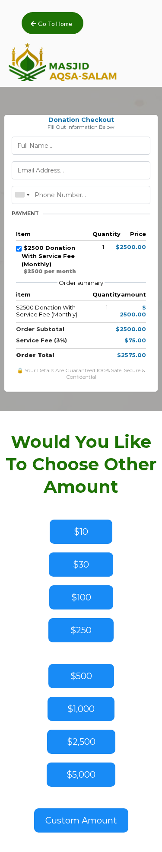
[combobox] (22, 195)
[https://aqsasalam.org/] (63, 61)
